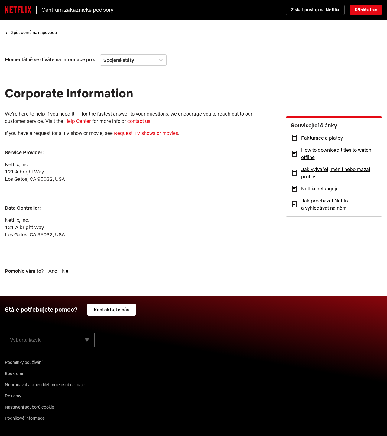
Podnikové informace (25, 418)
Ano (52, 271)
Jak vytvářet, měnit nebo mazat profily (335, 173)
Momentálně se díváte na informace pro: (50, 59)
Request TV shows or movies (146, 133)
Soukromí (14, 373)
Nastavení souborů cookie (29, 407)
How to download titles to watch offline (336, 153)
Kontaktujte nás (111, 310)
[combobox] (104, 60)
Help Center (77, 121)
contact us (138, 121)
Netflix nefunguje (320, 189)
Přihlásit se (366, 10)
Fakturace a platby (322, 138)
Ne (65, 271)
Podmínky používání (23, 362)
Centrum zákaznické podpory (77, 9)
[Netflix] (18, 10)
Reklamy (13, 396)
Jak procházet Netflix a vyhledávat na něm (325, 204)
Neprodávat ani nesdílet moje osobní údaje (45, 384)
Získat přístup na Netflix (315, 9)
